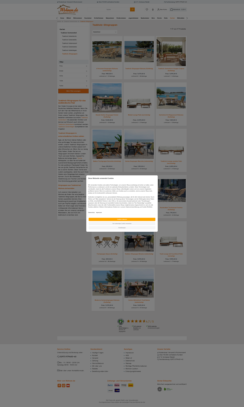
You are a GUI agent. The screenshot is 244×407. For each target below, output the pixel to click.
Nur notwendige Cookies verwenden (122, 223)
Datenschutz (91, 212)
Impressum (99, 212)
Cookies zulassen (122, 219)
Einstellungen (122, 227)
